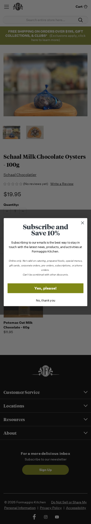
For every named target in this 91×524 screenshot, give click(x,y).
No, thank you (45, 300)
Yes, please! (45, 288)
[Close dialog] (82, 222)
